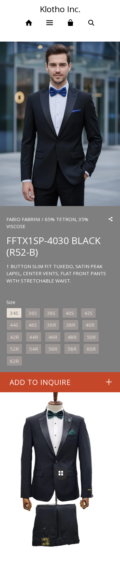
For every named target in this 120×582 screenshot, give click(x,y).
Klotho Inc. (60, 9)
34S (14, 313)
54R (33, 349)
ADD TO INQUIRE (40, 382)
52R (14, 349)
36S (32, 313)
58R (72, 349)
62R (14, 361)
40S (70, 313)
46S (32, 325)
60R (91, 349)
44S (14, 325)
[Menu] (50, 23)
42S (88, 313)
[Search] (91, 23)
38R (70, 325)
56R (52, 349)
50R (91, 337)
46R (52, 337)
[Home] (29, 23)
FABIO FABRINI (23, 219)
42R (14, 337)
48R (72, 337)
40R (89, 325)
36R (51, 325)
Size (10, 302)
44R (33, 337)
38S (51, 313)
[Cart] (71, 23)
